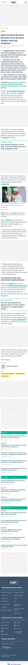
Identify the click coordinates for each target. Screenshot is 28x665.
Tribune (8, 220)
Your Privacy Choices (16, 664)
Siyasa (6, 28)
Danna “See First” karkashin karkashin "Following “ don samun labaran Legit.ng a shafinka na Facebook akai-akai (13, 84)
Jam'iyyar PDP (5, 376)
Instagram (15, 213)
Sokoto (10, 283)
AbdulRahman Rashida (19, 45)
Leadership (5, 184)
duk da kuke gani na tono (18, 285)
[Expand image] (26, 188)
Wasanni (3, 533)
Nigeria (5, 137)
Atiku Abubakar (19, 319)
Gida (2, 28)
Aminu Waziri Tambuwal (16, 91)
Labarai (2, 449)
